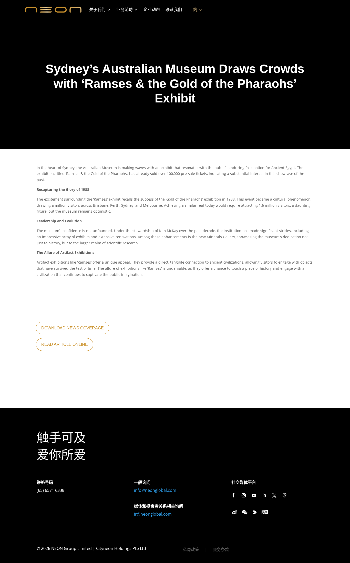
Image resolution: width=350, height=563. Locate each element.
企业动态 (151, 9)
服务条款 (221, 550)
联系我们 (174, 9)
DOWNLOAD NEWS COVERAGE (72, 328)
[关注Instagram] (244, 495)
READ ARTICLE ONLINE (64, 344)
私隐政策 (191, 550)
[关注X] (274, 495)
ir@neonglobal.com (153, 514)
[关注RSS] (285, 495)
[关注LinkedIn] (264, 495)
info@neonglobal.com (155, 490)
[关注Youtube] (254, 495)
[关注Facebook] (233, 495)
